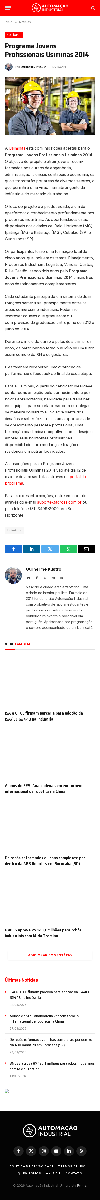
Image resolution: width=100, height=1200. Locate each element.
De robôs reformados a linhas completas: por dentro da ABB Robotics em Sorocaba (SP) (45, 860)
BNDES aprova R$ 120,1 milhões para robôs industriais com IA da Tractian (43, 933)
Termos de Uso (72, 1166)
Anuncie (53, 1173)
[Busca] (92, 7)
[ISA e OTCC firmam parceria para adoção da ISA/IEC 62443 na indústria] (50, 681)
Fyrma (81, 1185)
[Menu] (8, 7)
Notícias (14, 35)
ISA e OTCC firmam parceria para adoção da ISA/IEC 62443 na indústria (44, 716)
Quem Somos (29, 1173)
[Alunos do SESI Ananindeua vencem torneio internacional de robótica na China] (50, 753)
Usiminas (17, 148)
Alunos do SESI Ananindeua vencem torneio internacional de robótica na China (43, 788)
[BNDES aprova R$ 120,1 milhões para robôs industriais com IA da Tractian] (50, 898)
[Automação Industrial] (50, 8)
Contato (74, 1173)
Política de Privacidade (31, 1166)
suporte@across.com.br (59, 502)
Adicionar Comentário (50, 955)
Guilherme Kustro (33, 66)
